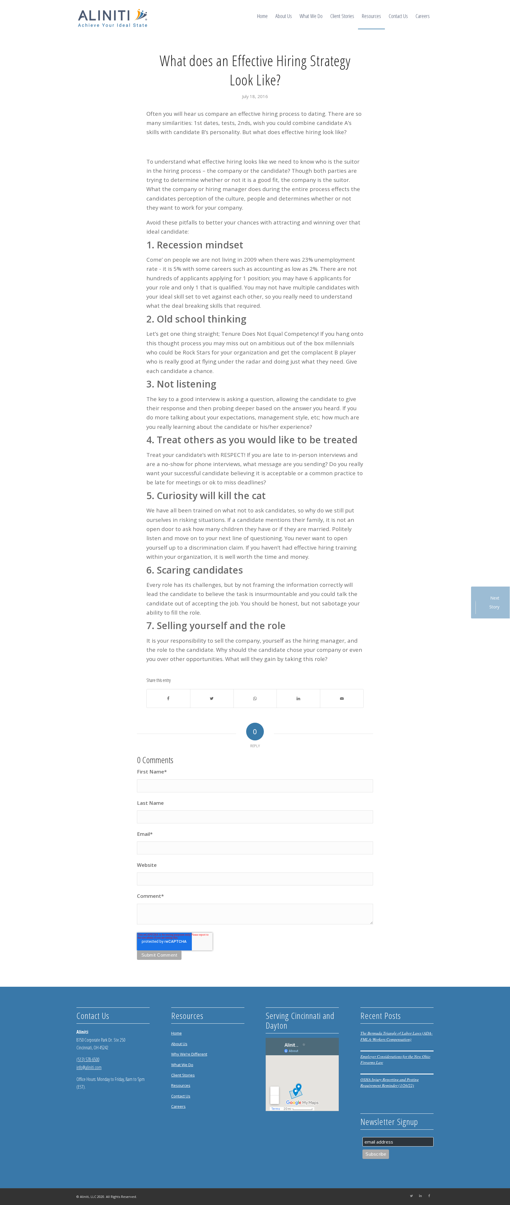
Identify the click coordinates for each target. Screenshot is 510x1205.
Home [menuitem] (176, 1033)
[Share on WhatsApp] (255, 698)
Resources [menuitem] (180, 1085)
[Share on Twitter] (211, 698)
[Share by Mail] (341, 698)
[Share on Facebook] (168, 698)
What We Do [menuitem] (182, 1064)
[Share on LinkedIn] (298, 698)
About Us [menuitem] (179, 1043)
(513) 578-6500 (87, 1059)
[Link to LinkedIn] (420, 1195)
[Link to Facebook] (429, 1195)
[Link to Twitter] (411, 1195)
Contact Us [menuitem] (180, 1096)
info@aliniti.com (89, 1067)
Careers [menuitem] (178, 1106)
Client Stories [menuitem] (183, 1075)
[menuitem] (262, 16)
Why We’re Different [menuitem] (189, 1054)
